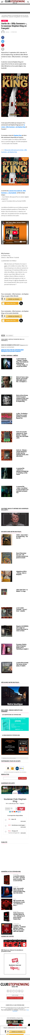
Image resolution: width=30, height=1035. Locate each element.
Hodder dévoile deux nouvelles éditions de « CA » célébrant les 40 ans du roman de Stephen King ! (19, 916)
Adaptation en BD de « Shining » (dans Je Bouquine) (21, 573)
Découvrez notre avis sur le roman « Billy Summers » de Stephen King (14, 151)
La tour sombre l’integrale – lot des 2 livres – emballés (21, 609)
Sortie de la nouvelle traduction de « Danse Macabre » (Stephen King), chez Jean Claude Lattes (22, 435)
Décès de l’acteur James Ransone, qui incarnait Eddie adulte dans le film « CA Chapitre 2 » (22, 379)
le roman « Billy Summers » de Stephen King (13, 126)
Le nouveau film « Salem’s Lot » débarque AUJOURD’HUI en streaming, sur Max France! (22, 471)
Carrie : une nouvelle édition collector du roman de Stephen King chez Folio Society (19, 891)
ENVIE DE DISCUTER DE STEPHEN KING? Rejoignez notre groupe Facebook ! (12, 350)
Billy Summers (9, 335)
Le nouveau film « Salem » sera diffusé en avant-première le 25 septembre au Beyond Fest (22, 489)
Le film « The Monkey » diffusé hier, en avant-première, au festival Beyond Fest (22, 416)
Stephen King (17, 135)
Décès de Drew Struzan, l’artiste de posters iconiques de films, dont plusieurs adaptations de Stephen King (22, 398)
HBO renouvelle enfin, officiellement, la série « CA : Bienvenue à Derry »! (19, 903)
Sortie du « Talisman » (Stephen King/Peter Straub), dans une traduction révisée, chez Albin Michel (22, 453)
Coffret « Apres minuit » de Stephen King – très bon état (22, 536)
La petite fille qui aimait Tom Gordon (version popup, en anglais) (22, 664)
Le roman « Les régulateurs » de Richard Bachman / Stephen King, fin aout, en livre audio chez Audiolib (19, 928)
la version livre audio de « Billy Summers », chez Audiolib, (13, 192)
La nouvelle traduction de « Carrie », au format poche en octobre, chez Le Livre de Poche (19, 878)
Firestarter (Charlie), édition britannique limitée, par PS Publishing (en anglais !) (22, 647)
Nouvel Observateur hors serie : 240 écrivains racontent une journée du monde (22, 555)
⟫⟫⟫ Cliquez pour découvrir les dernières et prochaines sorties (12, 950)
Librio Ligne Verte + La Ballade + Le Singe (22, 590)
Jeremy (7, 32)
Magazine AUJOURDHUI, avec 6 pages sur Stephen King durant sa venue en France (22, 628)
